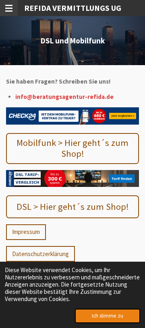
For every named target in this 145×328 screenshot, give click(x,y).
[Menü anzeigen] (9, 8)
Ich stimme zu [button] (107, 315)
